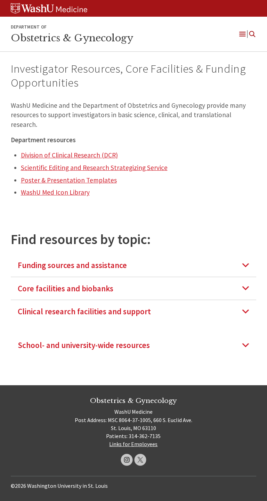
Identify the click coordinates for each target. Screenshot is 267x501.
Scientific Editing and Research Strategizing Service (94, 167)
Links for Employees (133, 444)
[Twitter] (140, 460)
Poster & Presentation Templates (69, 180)
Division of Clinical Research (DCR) (69, 155)
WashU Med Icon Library (55, 192)
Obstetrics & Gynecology (72, 38)
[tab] (134, 265)
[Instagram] (127, 460)
